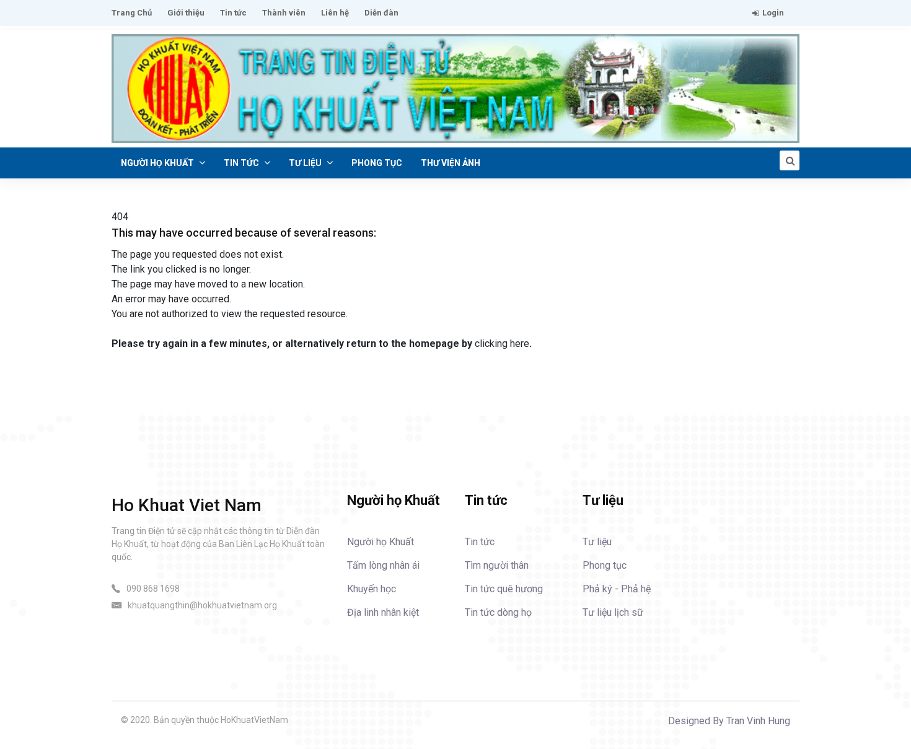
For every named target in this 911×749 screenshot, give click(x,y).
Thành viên (284, 12)
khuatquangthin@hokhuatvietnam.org (202, 605)
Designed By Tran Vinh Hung (729, 721)
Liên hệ (335, 12)
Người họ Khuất (158, 163)
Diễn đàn (381, 12)
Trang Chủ (132, 12)
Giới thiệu (186, 12)
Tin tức (233, 12)
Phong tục (376, 163)
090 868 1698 (153, 589)
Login (773, 12)
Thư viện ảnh (450, 163)
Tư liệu (306, 163)
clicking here (502, 343)
